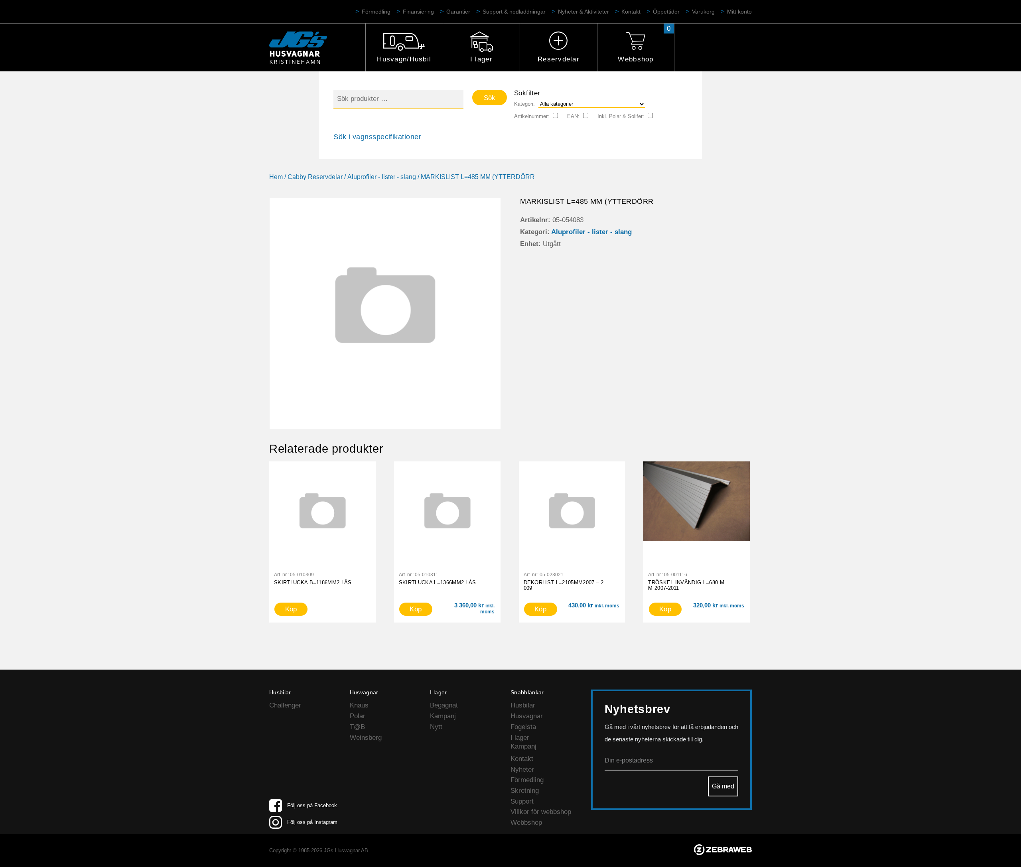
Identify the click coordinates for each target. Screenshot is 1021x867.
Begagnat (444, 705)
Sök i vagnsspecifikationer (377, 137)
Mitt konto (739, 11)
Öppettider (666, 11)
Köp (291, 609)
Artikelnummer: (531, 116)
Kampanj (443, 716)
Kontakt (631, 11)
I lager (481, 59)
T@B (357, 727)
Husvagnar (526, 716)
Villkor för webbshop (540, 812)
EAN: (573, 116)
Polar (357, 716)
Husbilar (522, 705)
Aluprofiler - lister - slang (381, 176)
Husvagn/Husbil (404, 59)
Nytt (436, 727)
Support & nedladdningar (514, 11)
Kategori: (524, 104)
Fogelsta (523, 727)
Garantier (458, 11)
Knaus (359, 705)
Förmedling (376, 11)
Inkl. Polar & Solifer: (620, 116)
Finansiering (418, 11)
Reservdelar (558, 59)
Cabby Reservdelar (315, 176)
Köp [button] (416, 609)
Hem (276, 176)
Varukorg (703, 11)
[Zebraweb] (723, 853)
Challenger (285, 705)
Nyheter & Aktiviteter (583, 11)
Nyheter (522, 769)
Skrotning (524, 790)
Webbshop (635, 59)
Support (522, 801)
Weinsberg (366, 737)
